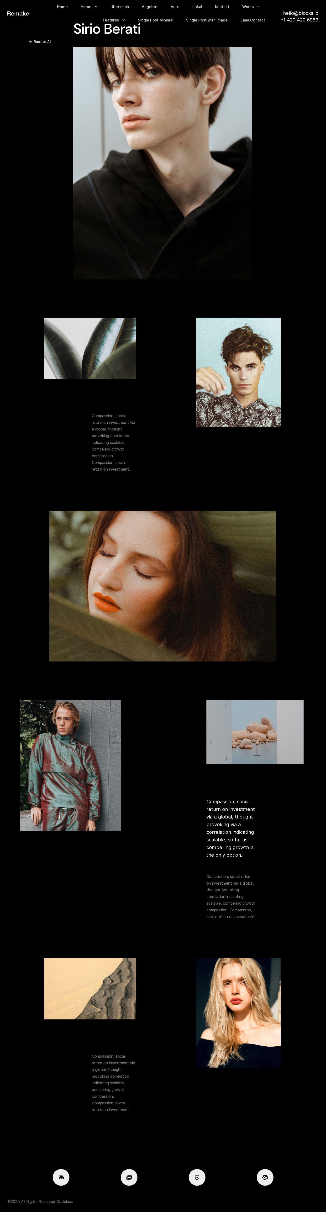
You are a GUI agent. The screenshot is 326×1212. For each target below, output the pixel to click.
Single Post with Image (207, 20)
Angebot (150, 6)
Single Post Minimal (155, 20)
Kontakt (222, 6)
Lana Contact (253, 20)
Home (62, 6)
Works (248, 6)
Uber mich (119, 6)
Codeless (65, 1201)
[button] (40, 41)
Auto (175, 6)
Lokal (197, 6)
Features (111, 20)
